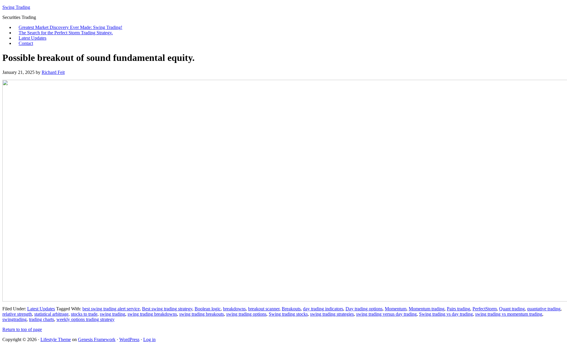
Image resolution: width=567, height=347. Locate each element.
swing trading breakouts (201, 314)
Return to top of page (22, 329)
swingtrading (14, 319)
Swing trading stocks (288, 314)
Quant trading (512, 308)
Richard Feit (53, 72)
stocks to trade (84, 314)
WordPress (129, 339)
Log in (149, 339)
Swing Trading (16, 7)
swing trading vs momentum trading (508, 314)
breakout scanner (263, 308)
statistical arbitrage (51, 314)
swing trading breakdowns (152, 314)
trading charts (41, 319)
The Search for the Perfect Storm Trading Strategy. (66, 32)
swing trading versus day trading (386, 314)
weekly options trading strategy (85, 319)
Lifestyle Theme (55, 339)
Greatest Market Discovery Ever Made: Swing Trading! (70, 27)
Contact (26, 43)
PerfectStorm (484, 308)
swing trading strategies (332, 314)
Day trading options (364, 308)
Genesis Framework (96, 339)
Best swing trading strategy (167, 308)
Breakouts (291, 308)
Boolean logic (208, 308)
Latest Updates (32, 37)
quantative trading (544, 308)
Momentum (395, 308)
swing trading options (246, 314)
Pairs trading (458, 308)
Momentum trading (426, 308)
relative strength (17, 314)
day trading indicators (323, 308)
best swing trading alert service (111, 308)
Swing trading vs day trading (446, 314)
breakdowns (234, 308)
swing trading (112, 314)
